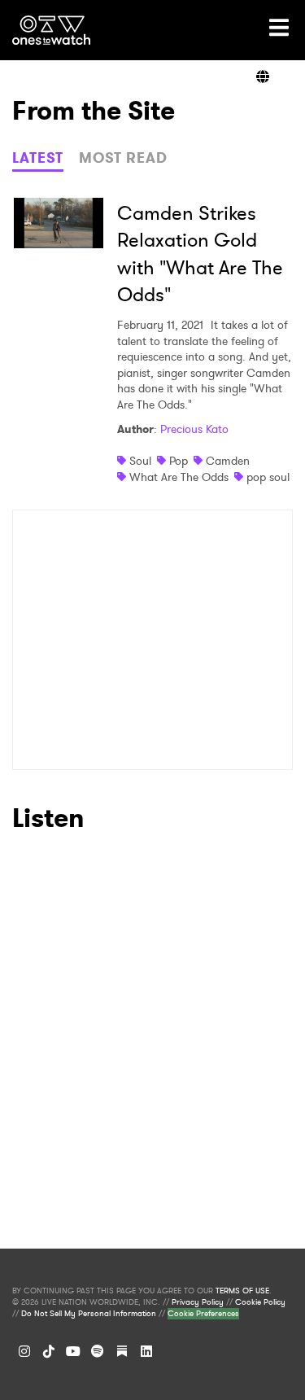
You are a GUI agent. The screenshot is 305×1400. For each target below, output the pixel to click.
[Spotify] (97, 1351)
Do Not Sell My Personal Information (88, 1313)
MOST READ (123, 157)
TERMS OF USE (242, 1291)
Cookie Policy (260, 1302)
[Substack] (122, 1351)
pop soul (268, 477)
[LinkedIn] (146, 1351)
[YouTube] (73, 1351)
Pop (178, 461)
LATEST (37, 157)
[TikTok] (49, 1351)
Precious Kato (194, 429)
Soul (140, 461)
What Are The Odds (179, 477)
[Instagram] (24, 1351)
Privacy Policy (198, 1302)
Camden (228, 461)
